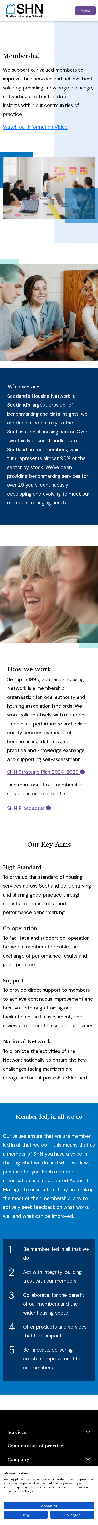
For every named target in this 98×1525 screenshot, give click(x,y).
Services (17, 1432)
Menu (85, 10)
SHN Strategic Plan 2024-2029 (43, 772)
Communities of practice (35, 1445)
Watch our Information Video (35, 127)
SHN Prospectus (26, 808)
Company (18, 1459)
